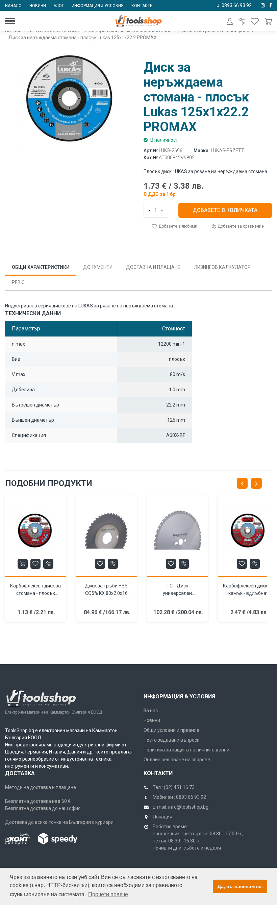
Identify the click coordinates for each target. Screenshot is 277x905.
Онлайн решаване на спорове (177, 759)
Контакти (142, 5)
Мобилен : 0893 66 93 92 (179, 797)
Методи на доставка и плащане (40, 787)
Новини (37, 5)
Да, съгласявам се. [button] (240, 886)
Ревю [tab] (18, 282)
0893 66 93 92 (237, 5)
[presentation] (242, 483)
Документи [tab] (97, 267)
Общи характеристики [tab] (41, 267)
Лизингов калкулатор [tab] (222, 267)
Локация (162, 816)
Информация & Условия (179, 696)
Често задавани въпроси (172, 740)
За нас (151, 710)
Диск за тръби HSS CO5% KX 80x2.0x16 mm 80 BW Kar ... (106, 593)
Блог (59, 5)
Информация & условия (98, 5)
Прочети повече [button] (108, 894)
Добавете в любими (177, 226)
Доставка (20, 773)
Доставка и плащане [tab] (153, 267)
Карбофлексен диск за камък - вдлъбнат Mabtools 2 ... (248, 593)
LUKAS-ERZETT (227, 150)
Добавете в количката (225, 210)
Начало (13, 5)
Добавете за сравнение (240, 226)
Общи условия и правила (171, 730)
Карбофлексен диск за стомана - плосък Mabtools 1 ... (35, 593)
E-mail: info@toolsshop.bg (180, 807)
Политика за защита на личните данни (186, 749)
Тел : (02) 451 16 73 (174, 787)
